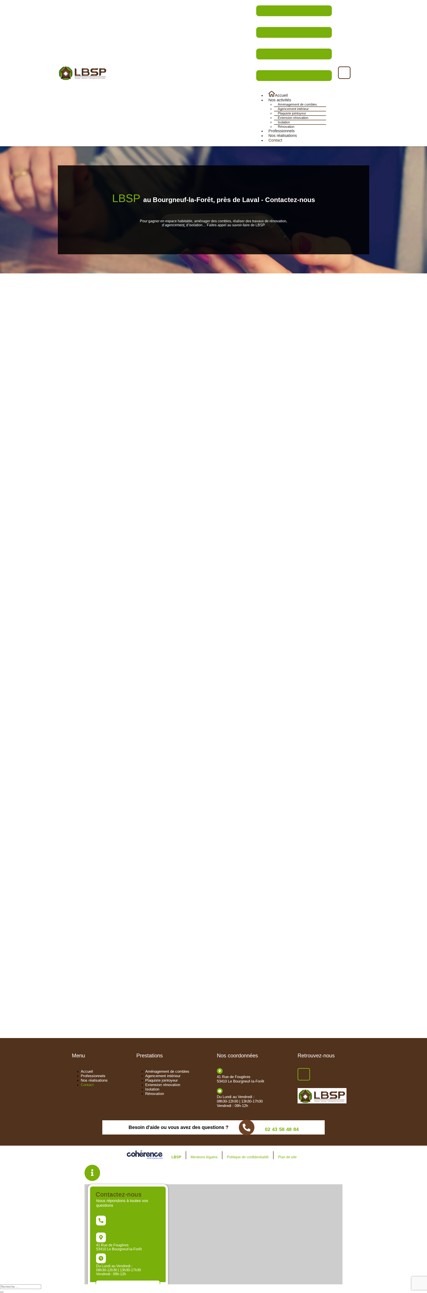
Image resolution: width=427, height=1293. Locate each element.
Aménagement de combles (297, 104)
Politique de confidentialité (248, 1157)
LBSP (176, 1157)
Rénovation (286, 126)
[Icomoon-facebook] (344, 72)
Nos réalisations (282, 135)
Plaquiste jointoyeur (292, 113)
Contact (275, 140)
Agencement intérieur (293, 109)
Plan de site (287, 1157)
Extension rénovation (293, 118)
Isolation (284, 122)
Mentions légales (204, 1157)
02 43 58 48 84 (282, 1129)
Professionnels (281, 131)
